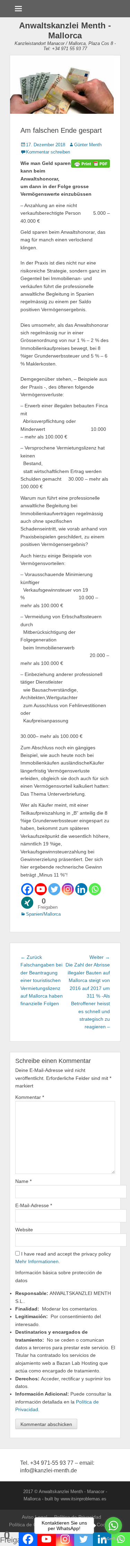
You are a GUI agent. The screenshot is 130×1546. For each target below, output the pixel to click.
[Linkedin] (81, 889)
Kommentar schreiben (48, 152)
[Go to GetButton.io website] (113, 1539)
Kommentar (29, 1097)
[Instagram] (68, 889)
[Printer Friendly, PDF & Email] (90, 163)
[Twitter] (54, 889)
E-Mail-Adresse (33, 1205)
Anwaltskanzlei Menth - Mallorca (65, 30)
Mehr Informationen (37, 1261)
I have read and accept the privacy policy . (63, 1257)
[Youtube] (41, 889)
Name (23, 1181)
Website (24, 1229)
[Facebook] (27, 889)
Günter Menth (88, 144)
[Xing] (27, 903)
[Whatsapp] (95, 889)
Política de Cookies (30, 1524)
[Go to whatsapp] (113, 1525)
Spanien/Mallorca (43, 914)
